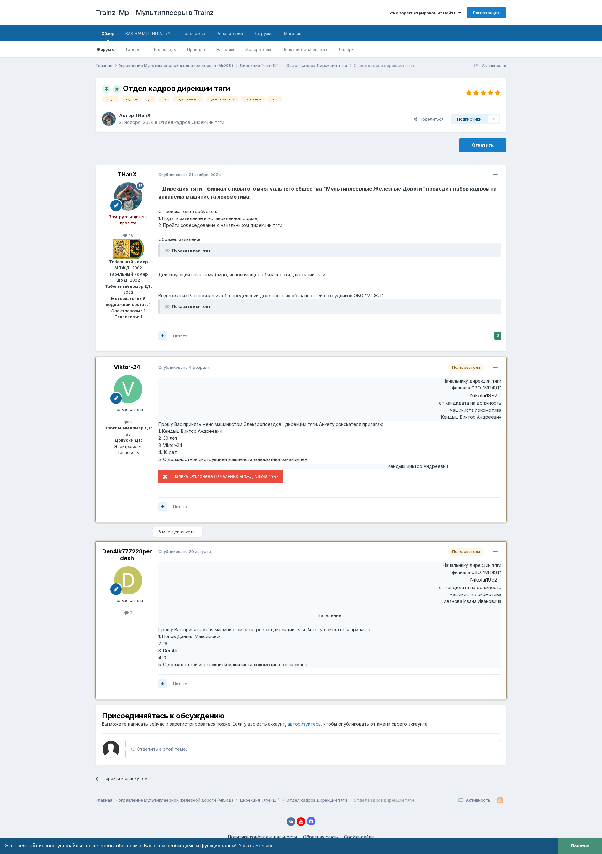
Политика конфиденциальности (262, 837)
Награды (225, 49)
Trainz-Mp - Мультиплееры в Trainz (155, 12)
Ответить (483, 145)
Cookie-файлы (359, 837)
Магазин (292, 33)
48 (130, 235)
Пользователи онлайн (304, 49)
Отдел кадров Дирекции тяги (191, 122)
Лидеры (346, 49)
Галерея (134, 49)
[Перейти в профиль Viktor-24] (128, 389)
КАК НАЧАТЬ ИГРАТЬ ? (148, 33)
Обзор (107, 33)
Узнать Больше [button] (256, 845)
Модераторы (258, 49)
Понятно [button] (580, 845)
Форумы (106, 49)
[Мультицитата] (162, 335)
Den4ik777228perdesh (127, 554)
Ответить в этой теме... (162, 749)
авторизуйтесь (304, 724)
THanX (142, 115)
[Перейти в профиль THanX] (109, 119)
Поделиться (430, 118)
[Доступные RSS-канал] (500, 800)
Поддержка (193, 33)
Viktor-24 (127, 367)
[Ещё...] (495, 175)
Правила (196, 49)
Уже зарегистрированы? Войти (423, 12)
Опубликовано (189, 174)
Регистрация (486, 12)
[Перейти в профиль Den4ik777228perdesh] (128, 580)
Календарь (165, 49)
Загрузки (263, 33)
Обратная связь (320, 837)
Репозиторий (230, 33)
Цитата (180, 335)
